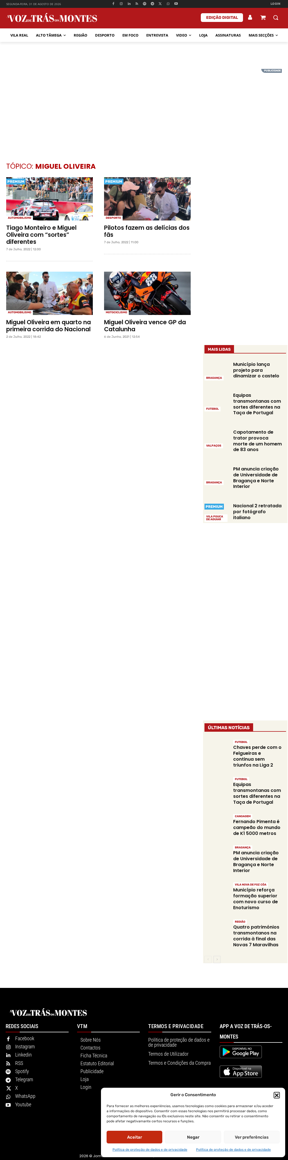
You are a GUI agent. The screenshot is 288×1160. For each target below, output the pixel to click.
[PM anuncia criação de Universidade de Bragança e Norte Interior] (216, 475)
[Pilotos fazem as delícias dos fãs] (147, 198)
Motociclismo (116, 312)
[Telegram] (152, 4)
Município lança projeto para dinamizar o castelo (256, 370)
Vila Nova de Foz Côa (250, 884)
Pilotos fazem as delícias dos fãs (147, 231)
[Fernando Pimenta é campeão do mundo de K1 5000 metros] (216, 825)
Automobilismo (19, 218)
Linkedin (23, 1055)
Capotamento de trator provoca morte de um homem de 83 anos (257, 441)
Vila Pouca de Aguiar (214, 518)
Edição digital (222, 17)
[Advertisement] (144, 108)
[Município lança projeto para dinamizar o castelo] (216, 370)
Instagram (25, 1046)
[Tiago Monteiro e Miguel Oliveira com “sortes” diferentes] (49, 198)
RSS (19, 1063)
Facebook (24, 1038)
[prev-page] (208, 959)
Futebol (212, 409)
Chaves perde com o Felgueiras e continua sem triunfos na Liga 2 (257, 756)
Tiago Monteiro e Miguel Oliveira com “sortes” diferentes (41, 235)
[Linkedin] (129, 4)
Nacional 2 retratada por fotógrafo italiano (257, 512)
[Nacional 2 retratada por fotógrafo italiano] (216, 512)
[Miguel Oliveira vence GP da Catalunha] (147, 293)
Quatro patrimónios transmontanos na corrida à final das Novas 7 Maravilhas (256, 936)
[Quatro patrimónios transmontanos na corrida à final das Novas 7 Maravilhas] (216, 931)
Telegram (24, 1079)
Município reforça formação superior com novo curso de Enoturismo (255, 899)
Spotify (22, 1071)
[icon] (263, 18)
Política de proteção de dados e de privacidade (149, 1150)
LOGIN (276, 4)
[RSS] (137, 4)
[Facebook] (113, 4)
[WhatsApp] (168, 4)
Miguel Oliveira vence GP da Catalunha (145, 325)
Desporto (113, 218)
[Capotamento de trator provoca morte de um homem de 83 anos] (216, 438)
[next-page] (216, 959)
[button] (277, 1095)
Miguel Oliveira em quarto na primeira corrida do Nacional (48, 325)
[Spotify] (144, 4)
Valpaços (213, 445)
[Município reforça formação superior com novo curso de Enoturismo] (216, 894)
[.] (250, 17)
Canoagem (243, 816)
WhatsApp (25, 1096)
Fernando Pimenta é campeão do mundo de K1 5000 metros (256, 827)
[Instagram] (121, 4)
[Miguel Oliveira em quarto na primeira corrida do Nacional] (49, 293)
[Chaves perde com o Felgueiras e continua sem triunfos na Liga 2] (216, 751)
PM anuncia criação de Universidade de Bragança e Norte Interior (256, 478)
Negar (193, 1137)
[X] (160, 4)
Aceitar (134, 1137)
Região (240, 922)
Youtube (23, 1104)
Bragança (214, 378)
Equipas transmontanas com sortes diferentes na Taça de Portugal (257, 404)
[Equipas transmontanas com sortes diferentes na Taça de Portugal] (216, 401)
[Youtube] (176, 4)
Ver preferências (252, 1137)
